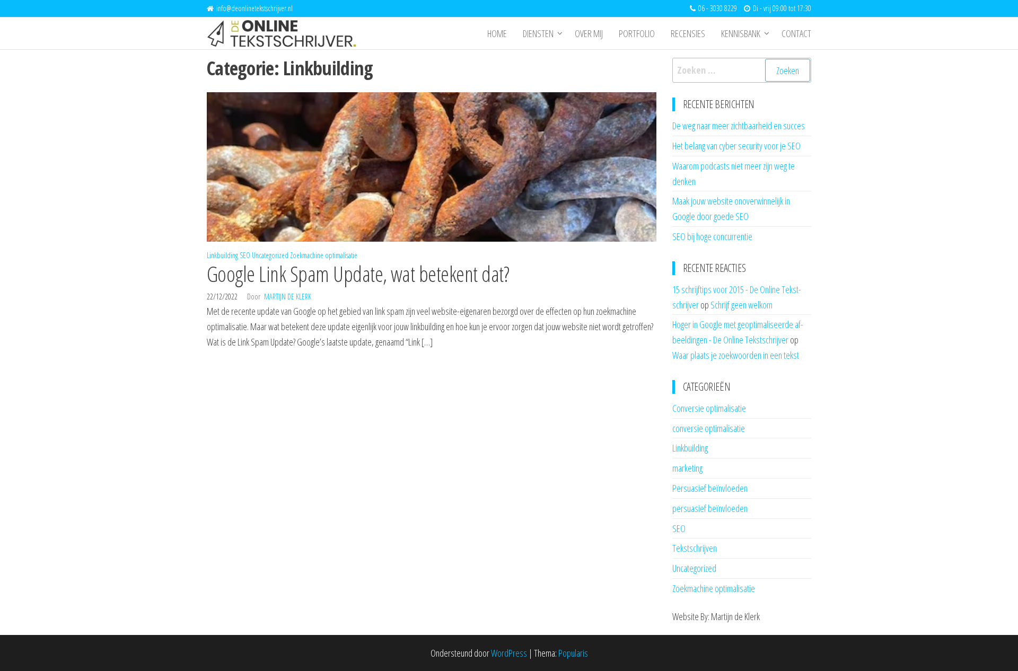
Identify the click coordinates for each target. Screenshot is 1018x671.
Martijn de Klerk (287, 297)
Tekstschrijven (694, 548)
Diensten (538, 33)
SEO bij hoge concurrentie (712, 236)
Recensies (688, 33)
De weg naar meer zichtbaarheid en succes (738, 125)
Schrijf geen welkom (741, 304)
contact (796, 33)
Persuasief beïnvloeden (710, 488)
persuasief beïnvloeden (710, 508)
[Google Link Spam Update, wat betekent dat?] (431, 166)
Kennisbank (740, 33)
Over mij (589, 33)
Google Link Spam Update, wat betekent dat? (358, 273)
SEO (245, 255)
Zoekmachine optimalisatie (323, 255)
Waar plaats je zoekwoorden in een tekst (735, 355)
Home (497, 33)
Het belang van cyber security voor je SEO (736, 145)
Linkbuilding (222, 255)
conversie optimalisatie (708, 428)
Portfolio (637, 33)
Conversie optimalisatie (709, 408)
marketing (687, 468)
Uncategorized (270, 255)
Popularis (573, 653)
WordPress (509, 653)
